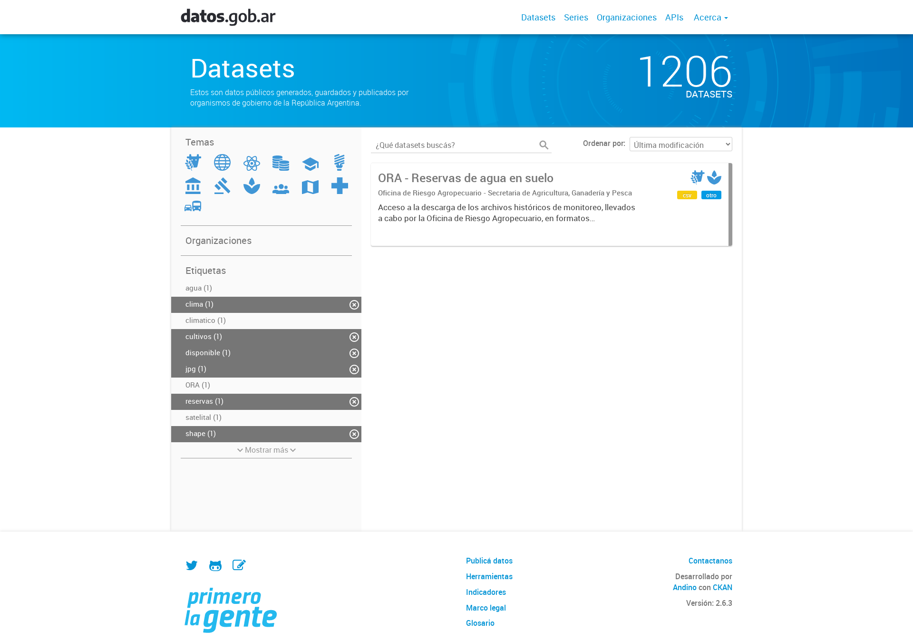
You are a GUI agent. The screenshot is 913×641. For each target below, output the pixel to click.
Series (576, 17)
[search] (544, 145)
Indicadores (486, 592)
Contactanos (710, 560)
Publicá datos (489, 560)
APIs (674, 17)
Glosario (480, 623)
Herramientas (489, 576)
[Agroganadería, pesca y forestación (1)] (193, 168)
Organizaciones (627, 17)
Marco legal (486, 607)
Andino (685, 587)
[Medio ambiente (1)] (251, 191)
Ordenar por (603, 143)
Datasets (538, 17)
